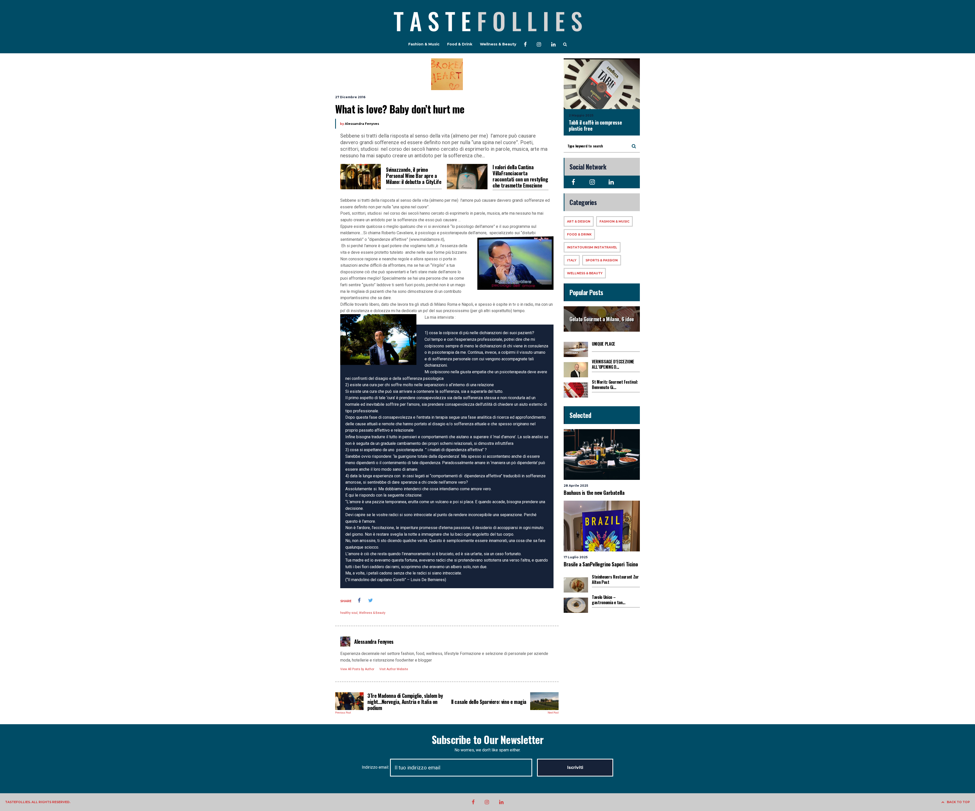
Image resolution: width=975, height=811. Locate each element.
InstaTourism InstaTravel (592, 247)
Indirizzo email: (376, 767)
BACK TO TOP (958, 802)
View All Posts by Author (357, 669)
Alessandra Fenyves (362, 124)
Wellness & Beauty (498, 44)
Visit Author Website (393, 669)
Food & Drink (459, 44)
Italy (571, 260)
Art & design (578, 221)
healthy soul (349, 613)
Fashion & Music (424, 44)
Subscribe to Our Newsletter (487, 739)
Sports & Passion (602, 260)
